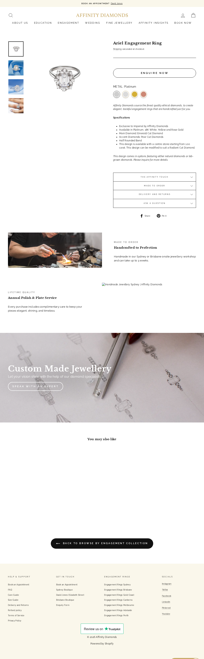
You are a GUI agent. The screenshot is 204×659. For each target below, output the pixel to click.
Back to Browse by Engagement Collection (105, 543)
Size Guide (13, 600)
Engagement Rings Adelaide (118, 610)
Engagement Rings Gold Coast (119, 595)
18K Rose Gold (143, 94)
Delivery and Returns (155, 194)
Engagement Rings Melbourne (119, 605)
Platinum (116, 94)
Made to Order (154, 186)
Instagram (167, 584)
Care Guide (13, 595)
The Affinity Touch (155, 177)
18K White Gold (125, 94)
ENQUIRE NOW (155, 72)
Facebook (166, 596)
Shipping (117, 49)
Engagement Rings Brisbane (118, 590)
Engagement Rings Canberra (118, 600)
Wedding (92, 23)
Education (43, 23)
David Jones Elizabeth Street (70, 595)
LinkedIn (166, 602)
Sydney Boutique (64, 590)
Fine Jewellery (119, 23)
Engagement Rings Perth (116, 615)
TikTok (165, 590)
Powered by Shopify (102, 643)
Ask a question (155, 203)
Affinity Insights (154, 23)
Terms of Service (16, 615)
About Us (20, 23)
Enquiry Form (63, 605)
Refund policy (15, 610)
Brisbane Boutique (65, 600)
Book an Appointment (18, 584)
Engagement (68, 23)
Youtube (166, 614)
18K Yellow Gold (134, 94)
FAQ (10, 590)
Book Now (183, 23)
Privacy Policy (14, 620)
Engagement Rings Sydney (117, 584)
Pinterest (166, 608)
